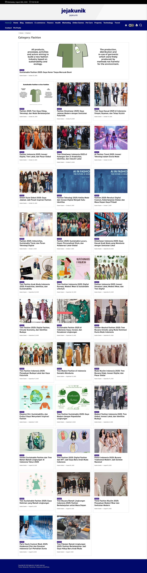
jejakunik (73, 10)
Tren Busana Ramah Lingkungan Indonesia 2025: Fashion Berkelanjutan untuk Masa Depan (71, 503)
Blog (22, 23)
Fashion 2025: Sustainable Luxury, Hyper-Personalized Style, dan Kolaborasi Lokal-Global (72, 243)
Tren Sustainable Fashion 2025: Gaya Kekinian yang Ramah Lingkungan (36, 502)
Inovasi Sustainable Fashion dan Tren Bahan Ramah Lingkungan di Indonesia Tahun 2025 (36, 460)
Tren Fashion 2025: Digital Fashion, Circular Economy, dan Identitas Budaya (35, 330)
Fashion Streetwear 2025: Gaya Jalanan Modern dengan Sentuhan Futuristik (72, 113)
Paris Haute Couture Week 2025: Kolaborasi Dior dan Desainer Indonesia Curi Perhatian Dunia (34, 546)
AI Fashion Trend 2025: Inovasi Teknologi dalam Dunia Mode (107, 155)
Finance (50, 23)
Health (58, 23)
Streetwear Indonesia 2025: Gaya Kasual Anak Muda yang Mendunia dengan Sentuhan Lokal (109, 243)
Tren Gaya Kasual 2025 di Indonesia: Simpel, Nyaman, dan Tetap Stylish (110, 112)
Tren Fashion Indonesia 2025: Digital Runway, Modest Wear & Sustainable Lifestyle (73, 286)
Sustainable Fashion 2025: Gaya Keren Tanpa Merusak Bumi (46, 72)
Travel (117, 23)
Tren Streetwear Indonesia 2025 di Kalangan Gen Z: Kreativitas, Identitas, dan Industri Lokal (72, 156)
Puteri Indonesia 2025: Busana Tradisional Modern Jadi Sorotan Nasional (108, 460)
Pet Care (89, 23)
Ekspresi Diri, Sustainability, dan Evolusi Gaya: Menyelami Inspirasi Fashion (34, 416)
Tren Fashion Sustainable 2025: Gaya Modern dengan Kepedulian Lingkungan (73, 416)
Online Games (78, 23)
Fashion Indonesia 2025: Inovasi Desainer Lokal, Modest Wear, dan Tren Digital (109, 286)
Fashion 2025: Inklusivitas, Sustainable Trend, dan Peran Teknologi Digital (32, 243)
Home (7, 23)
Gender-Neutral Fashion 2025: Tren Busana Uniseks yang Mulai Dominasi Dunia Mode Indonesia (110, 330)
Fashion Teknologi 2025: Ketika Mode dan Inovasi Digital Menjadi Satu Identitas (73, 200)
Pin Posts (17, 28)
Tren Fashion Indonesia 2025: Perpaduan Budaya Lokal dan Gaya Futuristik (35, 373)
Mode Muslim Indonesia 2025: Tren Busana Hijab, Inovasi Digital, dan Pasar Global (109, 373)
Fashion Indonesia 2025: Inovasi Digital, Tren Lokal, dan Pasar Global (35, 155)
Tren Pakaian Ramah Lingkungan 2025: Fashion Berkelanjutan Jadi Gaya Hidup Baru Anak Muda (71, 546)
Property (98, 23)
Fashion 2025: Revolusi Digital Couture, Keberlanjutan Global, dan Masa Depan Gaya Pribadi (109, 200)
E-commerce (40, 23)
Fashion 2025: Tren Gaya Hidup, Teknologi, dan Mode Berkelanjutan (35, 112)
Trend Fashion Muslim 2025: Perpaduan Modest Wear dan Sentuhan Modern (106, 503)
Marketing (66, 23)
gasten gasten (23, 75)
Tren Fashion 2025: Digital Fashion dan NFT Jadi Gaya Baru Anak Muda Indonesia (72, 460)
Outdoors (29, 23)
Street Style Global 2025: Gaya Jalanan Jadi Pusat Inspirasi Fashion (35, 199)
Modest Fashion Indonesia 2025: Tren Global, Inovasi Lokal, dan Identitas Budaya (110, 416)
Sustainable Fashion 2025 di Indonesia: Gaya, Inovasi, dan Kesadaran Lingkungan (69, 330)
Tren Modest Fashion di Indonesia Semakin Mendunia (71, 372)
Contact (8, 28)
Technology (108, 23)
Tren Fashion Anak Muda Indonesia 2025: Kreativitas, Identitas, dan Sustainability (35, 286)
